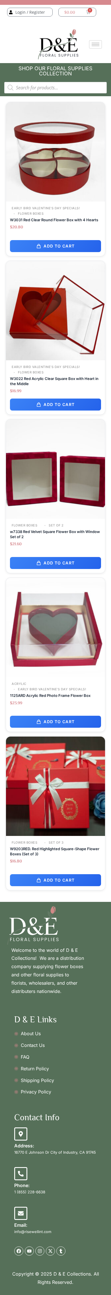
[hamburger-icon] (95, 44)
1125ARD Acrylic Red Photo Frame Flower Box (50, 695)
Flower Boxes (30, 214)
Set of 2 (56, 525)
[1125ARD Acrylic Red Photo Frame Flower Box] (55, 627)
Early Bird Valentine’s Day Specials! (46, 208)
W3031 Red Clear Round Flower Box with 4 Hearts (54, 220)
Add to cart (59, 246)
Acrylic (19, 684)
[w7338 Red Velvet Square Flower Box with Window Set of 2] (55, 468)
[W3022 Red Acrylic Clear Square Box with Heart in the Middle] (55, 309)
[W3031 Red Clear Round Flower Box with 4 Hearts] (55, 151)
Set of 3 (56, 842)
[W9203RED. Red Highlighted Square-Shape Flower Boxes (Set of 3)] (55, 785)
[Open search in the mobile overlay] (55, 87)
